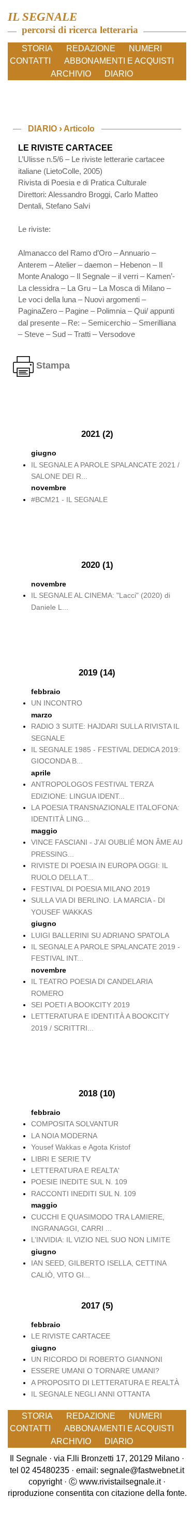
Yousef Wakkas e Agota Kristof (80, 1147)
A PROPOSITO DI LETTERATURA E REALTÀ (105, 1382)
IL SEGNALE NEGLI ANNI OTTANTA (90, 1394)
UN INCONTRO (56, 703)
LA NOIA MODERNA (64, 1136)
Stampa (52, 365)
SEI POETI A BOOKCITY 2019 (80, 1005)
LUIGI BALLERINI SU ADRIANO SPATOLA (100, 935)
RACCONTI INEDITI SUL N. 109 (83, 1193)
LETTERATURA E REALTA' (75, 1170)
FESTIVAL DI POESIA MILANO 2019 (90, 889)
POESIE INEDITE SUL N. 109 (79, 1182)
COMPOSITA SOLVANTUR (74, 1124)
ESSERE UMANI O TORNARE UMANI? (95, 1371)
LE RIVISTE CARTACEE (70, 1336)
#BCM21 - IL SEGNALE (69, 499)
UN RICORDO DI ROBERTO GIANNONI (96, 1359)
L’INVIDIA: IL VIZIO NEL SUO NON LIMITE (100, 1240)
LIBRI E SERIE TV (61, 1159)
